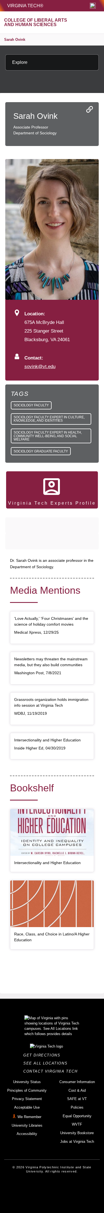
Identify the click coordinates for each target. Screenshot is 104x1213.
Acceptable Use (27, 1107)
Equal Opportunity (77, 1116)
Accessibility (27, 1134)
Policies (77, 1107)
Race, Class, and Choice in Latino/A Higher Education (52, 937)
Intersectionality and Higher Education (47, 740)
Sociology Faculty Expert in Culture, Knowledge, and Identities (49, 418)
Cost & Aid (77, 1090)
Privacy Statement (27, 1099)
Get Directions (43, 1055)
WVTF (77, 1124)
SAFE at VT (77, 1099)
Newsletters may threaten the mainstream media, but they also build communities (51, 662)
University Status (27, 1082)
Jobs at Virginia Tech (77, 1141)
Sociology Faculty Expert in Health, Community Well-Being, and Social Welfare (48, 436)
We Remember (29, 1117)
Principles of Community (27, 1090)
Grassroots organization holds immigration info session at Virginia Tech (51, 702)
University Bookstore (77, 1133)
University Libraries (27, 1125)
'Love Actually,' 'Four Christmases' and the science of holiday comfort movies (51, 621)
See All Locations (46, 1063)
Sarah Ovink (14, 39)
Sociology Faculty (31, 405)
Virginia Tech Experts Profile (52, 503)
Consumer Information (77, 1082)
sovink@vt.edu (39, 366)
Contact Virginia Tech (52, 1071)
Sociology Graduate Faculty (41, 451)
